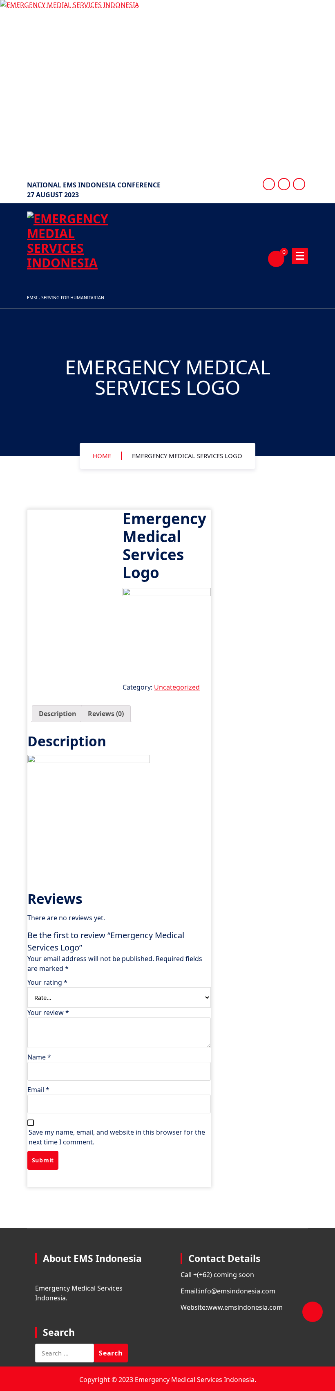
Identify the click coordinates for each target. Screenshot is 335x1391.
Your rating (47, 982)
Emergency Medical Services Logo (187, 456)
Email (38, 1089)
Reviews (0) (106, 713)
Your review (48, 1012)
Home (102, 456)
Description (57, 713)
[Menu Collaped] (300, 256)
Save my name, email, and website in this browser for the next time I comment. (117, 1137)
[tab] (57, 713)
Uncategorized (177, 687)
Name (39, 1057)
